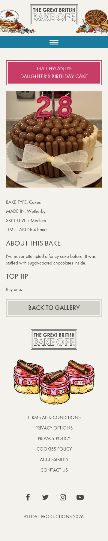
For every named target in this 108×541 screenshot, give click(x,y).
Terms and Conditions (54, 417)
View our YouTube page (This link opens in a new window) (80, 497)
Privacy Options (54, 428)
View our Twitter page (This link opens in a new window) (45, 497)
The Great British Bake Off (54, 20)
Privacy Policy (54, 438)
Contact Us (54, 470)
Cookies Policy (54, 449)
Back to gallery (54, 308)
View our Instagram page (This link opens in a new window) (62, 497)
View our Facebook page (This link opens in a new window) (28, 497)
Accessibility (54, 459)
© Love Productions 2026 (54, 516)
